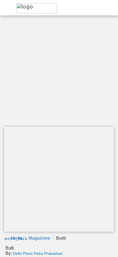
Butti (61, 238)
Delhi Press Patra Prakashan (38, 253)
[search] (90, 8)
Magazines (39, 238)
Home (17, 238)
